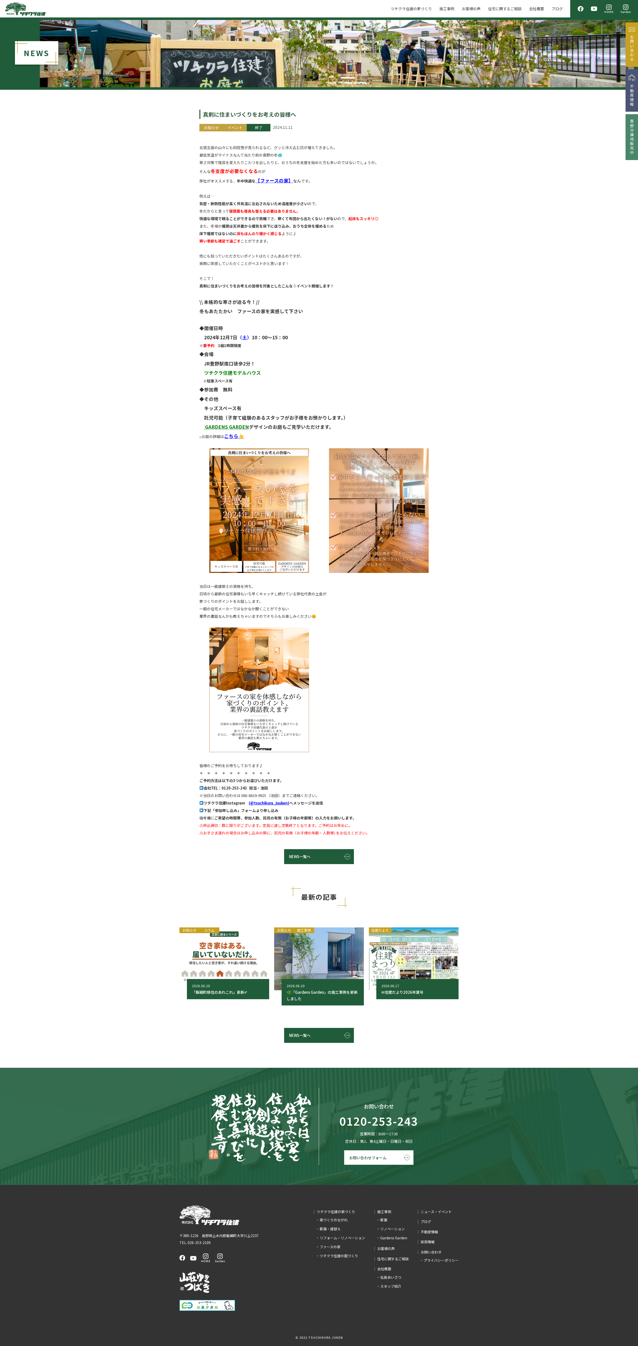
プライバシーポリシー (441, 1260)
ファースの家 (330, 1246)
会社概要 (536, 8)
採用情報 (428, 1242)
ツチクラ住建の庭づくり (339, 1255)
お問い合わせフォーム (368, 1157)
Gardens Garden (393, 1237)
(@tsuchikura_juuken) (269, 803)
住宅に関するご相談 (505, 8)
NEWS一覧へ (300, 856)
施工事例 (446, 8)
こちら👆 (234, 436)
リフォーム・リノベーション (342, 1237)
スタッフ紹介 (390, 1286)
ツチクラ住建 (25, 9)
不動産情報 (429, 1232)
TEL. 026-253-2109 (195, 1242)
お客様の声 (471, 8)
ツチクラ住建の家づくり (411, 8)
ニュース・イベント (436, 1212)
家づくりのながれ (334, 1219)
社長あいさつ (390, 1277)
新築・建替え (330, 1228)
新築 (383, 1219)
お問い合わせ (431, 1252)
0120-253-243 (378, 1121)
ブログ (557, 8)
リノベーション (392, 1228)
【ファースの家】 (274, 180)
